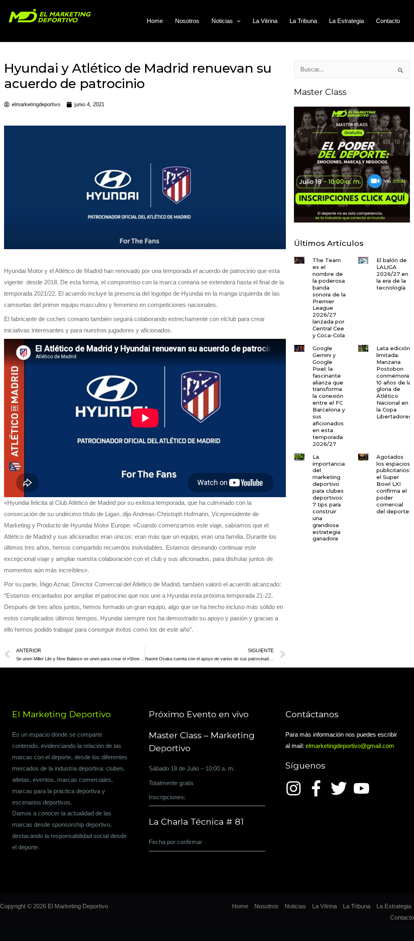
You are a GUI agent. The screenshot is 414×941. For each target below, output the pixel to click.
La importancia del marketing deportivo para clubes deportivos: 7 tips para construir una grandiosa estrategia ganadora (329, 498)
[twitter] (341, 788)
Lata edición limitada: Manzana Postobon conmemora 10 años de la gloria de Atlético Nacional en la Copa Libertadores (394, 382)
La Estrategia (346, 20)
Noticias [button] (222, 20)
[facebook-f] (318, 788)
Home (155, 20)
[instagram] (295, 788)
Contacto (388, 20)
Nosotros (187, 20)
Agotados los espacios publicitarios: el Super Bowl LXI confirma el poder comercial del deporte (393, 484)
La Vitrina (265, 20)
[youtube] (363, 788)
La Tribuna (303, 20)
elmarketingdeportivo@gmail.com (350, 745)
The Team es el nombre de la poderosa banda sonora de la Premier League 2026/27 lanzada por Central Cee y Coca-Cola (329, 297)
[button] (237, 21)
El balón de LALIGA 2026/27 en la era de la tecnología (392, 274)
